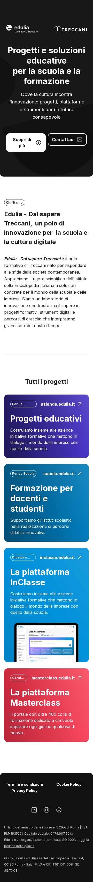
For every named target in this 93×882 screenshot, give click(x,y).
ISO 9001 (68, 840)
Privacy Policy (24, 790)
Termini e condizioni (24, 784)
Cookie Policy (68, 784)
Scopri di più (22, 142)
